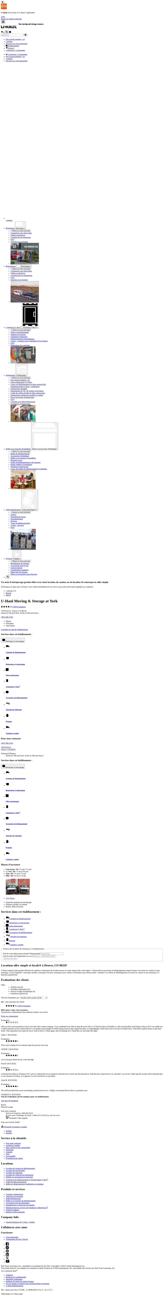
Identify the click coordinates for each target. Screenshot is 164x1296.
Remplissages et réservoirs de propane (20, 1205)
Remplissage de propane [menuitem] (20, 563)
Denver (8, 593)
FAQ (8, 1154)
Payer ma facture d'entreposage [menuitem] (22, 397)
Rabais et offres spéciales (15, 1212)
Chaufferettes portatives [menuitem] (19, 570)
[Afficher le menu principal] (3, 22)
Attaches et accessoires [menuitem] (19, 242)
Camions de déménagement (16, 652)
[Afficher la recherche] (7, 32)
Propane (16, 559)
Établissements (14, 1286)
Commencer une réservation (21, 271)
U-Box (29, 327)
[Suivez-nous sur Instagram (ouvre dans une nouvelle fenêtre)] (7, 1248)
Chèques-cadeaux (12, 1210)
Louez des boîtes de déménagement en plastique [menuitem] (29, 469)
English (9, 1131)
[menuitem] (33, 271)
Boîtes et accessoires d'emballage (44, 449)
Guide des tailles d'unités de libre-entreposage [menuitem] (28, 393)
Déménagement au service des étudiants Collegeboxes (27, 1208)
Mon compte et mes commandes (18, 1148)
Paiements (9, 1150)
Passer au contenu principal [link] (11, 19)
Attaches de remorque (14, 710)
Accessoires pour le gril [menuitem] (19, 566)
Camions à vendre (12, 733)
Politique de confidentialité (16, 1277)
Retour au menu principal (21, 231)
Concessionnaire (12, 1237)
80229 (8, 595)
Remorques (20, 228)
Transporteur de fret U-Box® (17, 1239)
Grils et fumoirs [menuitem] (16, 568)
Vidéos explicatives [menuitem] (18, 235)
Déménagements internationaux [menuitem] (22, 339)
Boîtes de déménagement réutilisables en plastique (25, 1184)
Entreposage (21, 375)
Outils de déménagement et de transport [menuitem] (25, 462)
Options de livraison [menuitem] (18, 334)
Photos (10, 625)
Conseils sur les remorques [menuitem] (21, 237)
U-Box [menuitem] (13, 327)
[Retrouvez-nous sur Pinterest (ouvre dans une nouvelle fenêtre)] (7, 1252)
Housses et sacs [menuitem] (16, 460)
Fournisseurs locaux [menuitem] (18, 517)
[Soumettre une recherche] (25, 35)
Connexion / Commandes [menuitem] (15, 50)
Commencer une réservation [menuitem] (21, 233)
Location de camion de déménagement (20, 1168)
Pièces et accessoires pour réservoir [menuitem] (24, 574)
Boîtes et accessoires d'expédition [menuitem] (23, 458)
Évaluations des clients (14, 1158)
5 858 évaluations (19, 607)
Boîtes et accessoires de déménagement (20, 1201)
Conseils (9, 1152)
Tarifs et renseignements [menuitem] (20, 332)
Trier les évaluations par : (10, 998)
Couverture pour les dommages (17, 1203)
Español (9, 1133)
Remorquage (11, 266)
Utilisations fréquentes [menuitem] (19, 337)
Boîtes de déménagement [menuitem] (20, 454)
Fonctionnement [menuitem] (17, 519)
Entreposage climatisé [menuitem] (19, 389)
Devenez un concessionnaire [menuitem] (16, 44)
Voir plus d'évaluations (9, 1101)
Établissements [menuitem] (13, 46)
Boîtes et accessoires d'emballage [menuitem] (18, 449)
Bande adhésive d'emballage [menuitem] (21, 465)
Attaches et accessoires (14, 1196)
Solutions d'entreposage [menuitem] (19, 467)
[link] (28, 27)
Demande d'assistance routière (15, 1127)
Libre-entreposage (12, 675)
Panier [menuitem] (11, 48)
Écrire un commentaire (9, 1016)
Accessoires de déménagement (16, 698)
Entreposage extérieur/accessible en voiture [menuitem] (27, 395)
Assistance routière (13, 1145)
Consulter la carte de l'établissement (14, 630)
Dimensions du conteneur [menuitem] (20, 345)
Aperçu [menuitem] (13, 515)
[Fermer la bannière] (2, 2)
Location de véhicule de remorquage (19, 1175)
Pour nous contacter (13, 1143)
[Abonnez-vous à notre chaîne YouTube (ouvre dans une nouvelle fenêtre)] (7, 1262)
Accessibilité (10, 1156)
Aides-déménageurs (29, 510)
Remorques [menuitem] (10, 228)
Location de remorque (14, 1173)
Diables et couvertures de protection (19, 1177)
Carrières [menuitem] (9, 41)
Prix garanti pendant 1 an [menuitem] (15, 39)
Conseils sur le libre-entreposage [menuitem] (23, 402)
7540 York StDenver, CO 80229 (8, 748)
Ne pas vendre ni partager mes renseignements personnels (27, 1284)
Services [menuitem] (14, 521)
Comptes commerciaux (14, 1194)
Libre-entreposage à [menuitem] (21, 382)
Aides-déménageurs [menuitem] (13, 510)
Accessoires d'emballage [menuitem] (20, 456)
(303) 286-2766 (7, 617)
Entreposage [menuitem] (11, 375)
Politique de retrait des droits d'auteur (20, 1281)
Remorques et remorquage (15, 641)
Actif (3, 17)
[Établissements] (10, 32)
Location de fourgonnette (15, 1171)
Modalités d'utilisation (14, 1279)
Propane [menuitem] (9, 559)
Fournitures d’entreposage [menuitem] (20, 404)
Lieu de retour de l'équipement (18, 956)
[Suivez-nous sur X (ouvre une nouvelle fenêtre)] (7, 1259)
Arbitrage (9, 1275)
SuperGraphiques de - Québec (20, 1222)
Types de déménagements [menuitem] (20, 523)
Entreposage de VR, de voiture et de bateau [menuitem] (27, 391)
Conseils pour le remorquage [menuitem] (21, 275)
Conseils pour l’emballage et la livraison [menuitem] (29, 341)
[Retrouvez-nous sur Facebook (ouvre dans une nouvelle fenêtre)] (7, 1245)
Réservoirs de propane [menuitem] (19, 572)
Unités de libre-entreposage (16, 1182)
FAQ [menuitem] (12, 240)
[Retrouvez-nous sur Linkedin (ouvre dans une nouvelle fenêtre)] (7, 1256)
